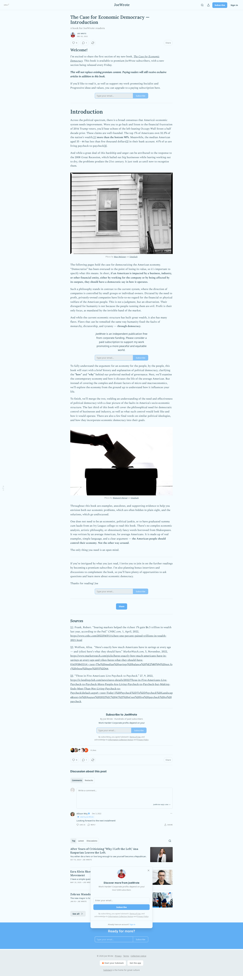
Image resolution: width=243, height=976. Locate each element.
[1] (94, 137)
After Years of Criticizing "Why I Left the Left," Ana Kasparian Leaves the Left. (104, 850)
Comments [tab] (77, 780)
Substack (107, 970)
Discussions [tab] (92, 841)
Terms (126, 956)
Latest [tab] (81, 841)
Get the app (135, 963)
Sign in (234, 5)
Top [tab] (73, 841)
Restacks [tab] (89, 780)
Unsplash (134, 256)
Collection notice (138, 956)
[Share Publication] (208, 5)
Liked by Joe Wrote (87, 817)
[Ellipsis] (171, 813)
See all (76, 913)
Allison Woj (81, 813)
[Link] (66, 50)
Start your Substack (114, 963)
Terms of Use (135, 913)
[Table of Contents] (3, 488)
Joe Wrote (81, 34)
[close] (148, 870)
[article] (121, 856)
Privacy (118, 956)
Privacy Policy (142, 916)
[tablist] (82, 780)
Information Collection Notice (120, 916)
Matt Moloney (120, 256)
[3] (105, 146)
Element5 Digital (120, 497)
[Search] (202, 5)
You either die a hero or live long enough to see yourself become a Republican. (108, 856)
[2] (127, 142)
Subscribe (220, 5)
